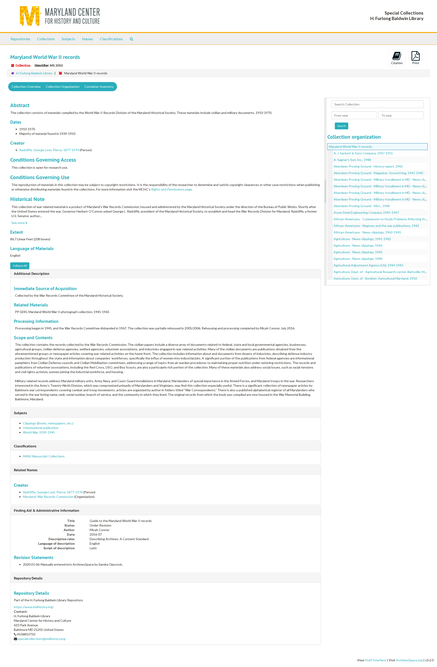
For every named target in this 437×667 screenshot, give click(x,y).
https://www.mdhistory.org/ (34, 607)
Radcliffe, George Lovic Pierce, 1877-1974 (49, 150)
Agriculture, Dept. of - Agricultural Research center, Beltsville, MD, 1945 (384, 272)
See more (18, 223)
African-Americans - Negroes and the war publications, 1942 (376, 226)
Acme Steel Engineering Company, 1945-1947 (366, 212)
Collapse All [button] (20, 265)
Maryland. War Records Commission (48, 497)
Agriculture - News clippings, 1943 (358, 245)
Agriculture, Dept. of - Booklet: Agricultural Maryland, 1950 (375, 278)
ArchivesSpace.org (409, 660)
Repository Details (28, 578)
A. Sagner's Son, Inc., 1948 (352, 160)
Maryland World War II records (350, 146)
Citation (397, 63)
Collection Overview (26, 86)
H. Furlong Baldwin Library (34, 73)
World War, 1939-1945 (39, 432)
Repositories (20, 39)
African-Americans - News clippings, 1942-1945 (367, 232)
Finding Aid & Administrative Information (46, 510)
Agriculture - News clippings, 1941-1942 (362, 239)
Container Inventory (99, 86)
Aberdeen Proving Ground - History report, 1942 (368, 166)
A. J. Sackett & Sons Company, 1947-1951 (363, 153)
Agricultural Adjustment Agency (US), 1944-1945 (368, 265)
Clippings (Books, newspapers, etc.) (48, 423)
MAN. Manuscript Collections (44, 456)
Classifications (111, 39)
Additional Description (31, 273)
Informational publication (40, 428)
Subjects (68, 39)
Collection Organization (62, 86)
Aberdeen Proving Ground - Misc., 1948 (362, 206)
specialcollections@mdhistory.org (41, 639)
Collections (46, 39)
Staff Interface (375, 660)
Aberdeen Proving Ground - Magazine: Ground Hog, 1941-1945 (378, 173)
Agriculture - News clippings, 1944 (358, 259)
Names (87, 39)
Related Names (26, 470)
